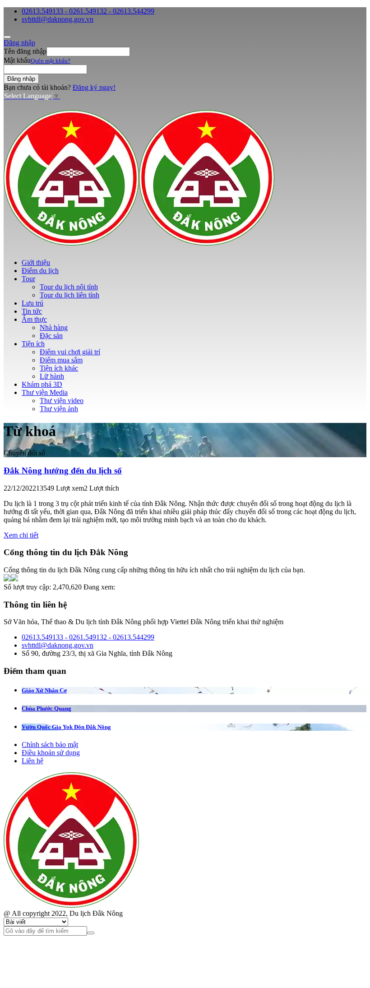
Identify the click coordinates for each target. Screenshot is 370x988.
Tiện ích (33, 344)
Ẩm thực (34, 319)
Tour (28, 279)
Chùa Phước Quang (46, 708)
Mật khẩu (17, 60)
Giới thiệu (36, 262)
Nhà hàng (54, 327)
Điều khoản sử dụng (51, 752)
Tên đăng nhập (25, 51)
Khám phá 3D (42, 384)
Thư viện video (61, 400)
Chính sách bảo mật (50, 744)
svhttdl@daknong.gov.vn (57, 19)
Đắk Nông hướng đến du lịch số (63, 470)
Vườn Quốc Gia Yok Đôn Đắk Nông (66, 727)
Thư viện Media (45, 392)
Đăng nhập (19, 42)
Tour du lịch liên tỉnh (69, 295)
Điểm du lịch (40, 270)
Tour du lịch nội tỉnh (69, 287)
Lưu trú (32, 303)
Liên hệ (32, 761)
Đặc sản (51, 335)
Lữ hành (52, 376)
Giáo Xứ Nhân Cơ (44, 690)
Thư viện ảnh (59, 409)
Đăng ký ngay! (94, 87)
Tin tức (32, 311)
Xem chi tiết (21, 535)
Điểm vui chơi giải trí (70, 352)
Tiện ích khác (59, 368)
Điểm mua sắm (61, 360)
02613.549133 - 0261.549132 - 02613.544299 (88, 11)
